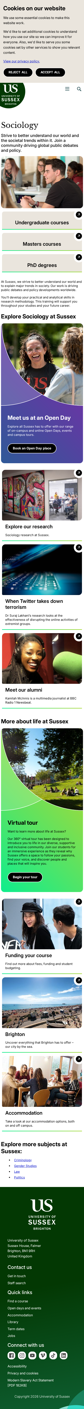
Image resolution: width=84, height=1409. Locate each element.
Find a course (18, 1301)
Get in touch (17, 1276)
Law (17, 1172)
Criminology (23, 1160)
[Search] (79, 92)
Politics (19, 1177)
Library (13, 1322)
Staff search (17, 1283)
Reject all (18, 72)
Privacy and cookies (23, 1373)
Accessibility (17, 1366)
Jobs (11, 1336)
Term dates (16, 1329)
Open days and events (24, 1308)
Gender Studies (25, 1166)
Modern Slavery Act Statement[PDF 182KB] (31, 1383)
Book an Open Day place (32, 448)
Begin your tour (25, 877)
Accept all (50, 72)
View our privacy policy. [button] (21, 61)
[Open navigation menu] (67, 88)
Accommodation (20, 1315)
